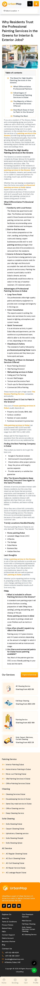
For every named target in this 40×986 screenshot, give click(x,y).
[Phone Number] (34, 963)
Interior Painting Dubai (14, 764)
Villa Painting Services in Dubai (17, 779)
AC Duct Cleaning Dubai (15, 858)
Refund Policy (7, 928)
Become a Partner (8, 941)
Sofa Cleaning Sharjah (14, 838)
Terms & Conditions (9, 922)
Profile (35, 983)
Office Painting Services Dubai (17, 783)
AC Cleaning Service (29, 934)
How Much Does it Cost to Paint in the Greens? (23, 111)
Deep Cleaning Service (14, 813)
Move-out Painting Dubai (15, 774)
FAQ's (4, 932)
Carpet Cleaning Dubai (14, 829)
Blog (3, 945)
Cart (26, 983)
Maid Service (26, 921)
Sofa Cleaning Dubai (13, 824)
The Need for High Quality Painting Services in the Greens (21, 80)
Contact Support (8, 935)
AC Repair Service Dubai (15, 868)
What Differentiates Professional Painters (22, 88)
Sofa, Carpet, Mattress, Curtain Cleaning (28, 929)
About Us (5, 918)
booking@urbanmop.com (14, 959)
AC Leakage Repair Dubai (15, 872)
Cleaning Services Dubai (15, 794)
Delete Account (8, 938)
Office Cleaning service (14, 808)
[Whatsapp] (34, 970)
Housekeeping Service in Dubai (17, 799)
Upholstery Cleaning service (16, 833)
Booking (15, 983)
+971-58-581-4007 (12, 956)
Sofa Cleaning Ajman (13, 843)
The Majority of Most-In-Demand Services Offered (23, 103)
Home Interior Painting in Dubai (18, 769)
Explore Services (29, 675)
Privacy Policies (7, 925)
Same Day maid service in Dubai (18, 804)
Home (4, 983)
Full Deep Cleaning (28, 924)
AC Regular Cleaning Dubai (16, 854)
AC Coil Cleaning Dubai (14, 863)
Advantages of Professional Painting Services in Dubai (22, 95)
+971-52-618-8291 (12, 953)
